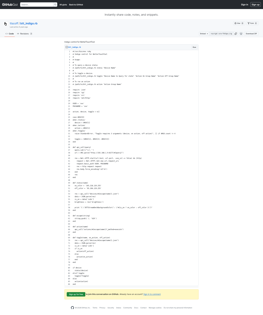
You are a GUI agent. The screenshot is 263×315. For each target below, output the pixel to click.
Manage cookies (155, 308)
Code (11, 33)
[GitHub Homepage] (72, 308)
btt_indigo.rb (29, 23)
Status (118, 308)
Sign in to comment (152, 294)
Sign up (256, 4)
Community (127, 308)
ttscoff (14, 23)
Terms (95, 308)
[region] (131, 168)
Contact (143, 308)
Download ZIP (251, 34)
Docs (136, 308)
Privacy (102, 308)
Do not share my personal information (178, 308)
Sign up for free (76, 294)
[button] (235, 34)
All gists (63, 4)
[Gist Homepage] (10, 4)
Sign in (244, 4)
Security (111, 308)
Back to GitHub (76, 4)
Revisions (26, 33)
